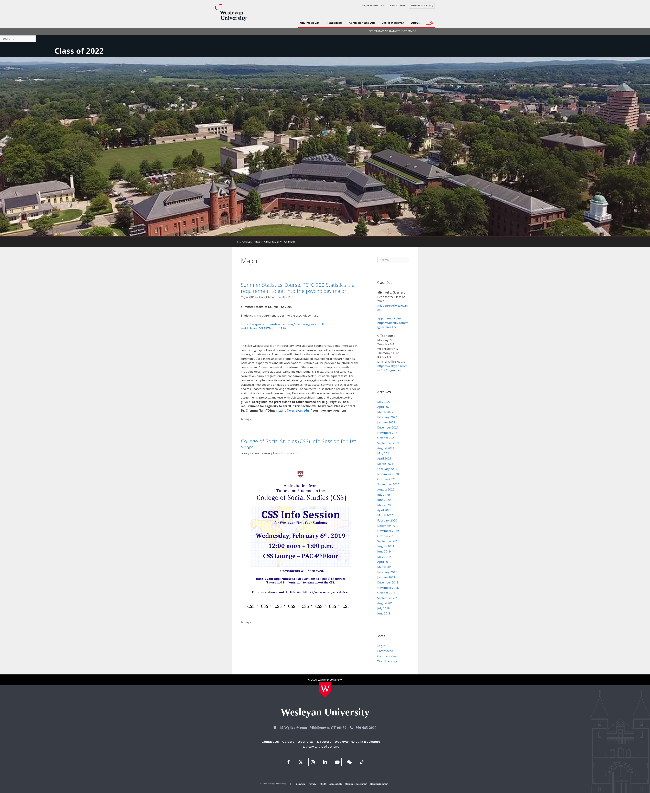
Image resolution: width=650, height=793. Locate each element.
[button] (430, 23)
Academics (334, 22)
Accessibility (335, 784)
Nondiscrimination (379, 784)
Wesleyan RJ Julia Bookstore (357, 741)
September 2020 (388, 484)
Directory (324, 741)
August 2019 (385, 546)
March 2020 (385, 515)
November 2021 (388, 433)
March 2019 (385, 567)
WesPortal (306, 741)
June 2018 (384, 613)
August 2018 (385, 603)
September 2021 (388, 443)
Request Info (370, 5)
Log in (381, 646)
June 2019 (384, 551)
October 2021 (386, 438)
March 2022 (385, 412)
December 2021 (387, 427)
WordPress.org (387, 661)
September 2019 (388, 541)
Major (247, 419)
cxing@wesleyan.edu (294, 410)
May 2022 (384, 402)
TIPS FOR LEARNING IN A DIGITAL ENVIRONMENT (392, 31)
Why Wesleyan (309, 22)
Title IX (323, 784)
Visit (384, 5)
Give (402, 5)
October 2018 (386, 593)
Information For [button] (421, 5)
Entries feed (385, 651)
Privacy (312, 784)
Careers (288, 741)
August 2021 (385, 448)
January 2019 (386, 577)
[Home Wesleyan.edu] (325, 690)
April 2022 (384, 407)
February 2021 (387, 469)
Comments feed (387, 656)
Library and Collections (321, 746)
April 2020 (384, 510)
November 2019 (388, 531)
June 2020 (384, 500)
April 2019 (384, 562)
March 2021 (385, 464)
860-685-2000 (365, 727)
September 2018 (388, 598)
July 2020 (383, 495)
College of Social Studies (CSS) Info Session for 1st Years (298, 444)
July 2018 (383, 608)
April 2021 (384, 458)
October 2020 (386, 479)
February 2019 (387, 572)
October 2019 (386, 536)
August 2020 (385, 489)
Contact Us (270, 741)
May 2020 (384, 505)
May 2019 (384, 557)
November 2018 (388, 588)
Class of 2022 (79, 51)
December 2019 (387, 526)
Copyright (300, 784)
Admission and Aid (362, 22)
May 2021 (384, 453)
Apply (393, 5)
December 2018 (387, 582)
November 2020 (388, 474)
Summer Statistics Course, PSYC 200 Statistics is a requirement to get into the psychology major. (298, 287)
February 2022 (387, 417)
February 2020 (387, 520)
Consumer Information (356, 784)
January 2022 (386, 422)
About (415, 22)
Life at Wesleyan (393, 22)
